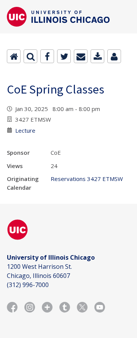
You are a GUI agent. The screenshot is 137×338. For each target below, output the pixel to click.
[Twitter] (64, 56)
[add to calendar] (97, 56)
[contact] (114, 56)
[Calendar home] (14, 56)
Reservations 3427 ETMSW (87, 178)
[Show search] (30, 56)
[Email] (81, 56)
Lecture (25, 130)
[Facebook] (47, 56)
